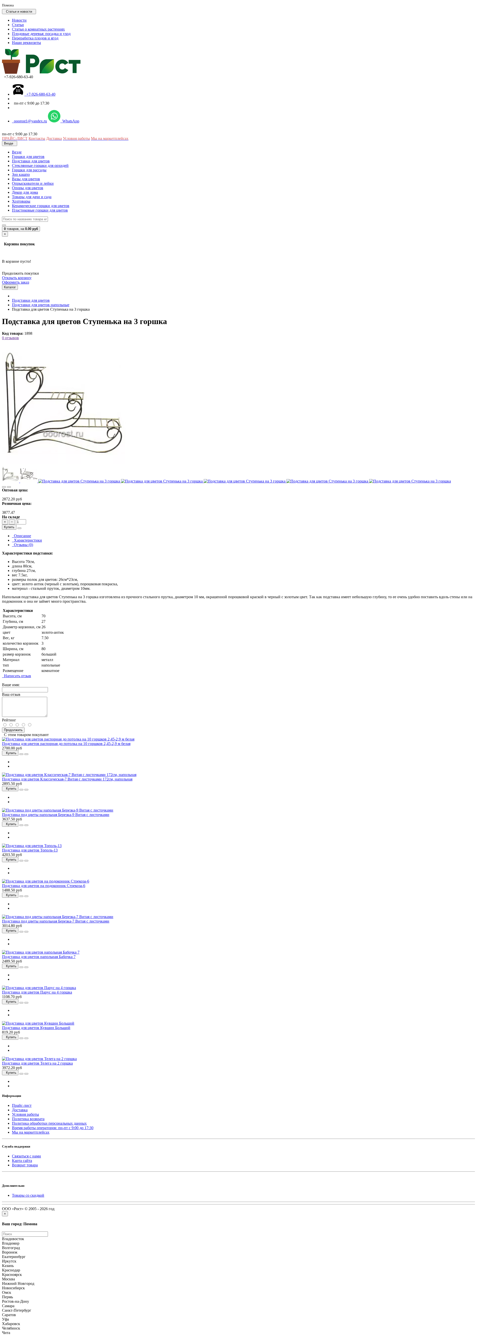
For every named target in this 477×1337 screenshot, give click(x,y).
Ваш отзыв (11, 694)
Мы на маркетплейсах (30, 1132)
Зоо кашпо (21, 174)
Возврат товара (25, 1165)
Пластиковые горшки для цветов (40, 210)
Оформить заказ (15, 282)
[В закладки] (4, 487)
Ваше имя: (11, 685)
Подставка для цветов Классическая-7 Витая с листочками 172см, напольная (67, 779)
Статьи (18, 25)
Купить (9, 527)
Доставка (20, 1110)
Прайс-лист (22, 1105)
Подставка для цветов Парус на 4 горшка (37, 992)
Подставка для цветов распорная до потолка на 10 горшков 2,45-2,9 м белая (66, 744)
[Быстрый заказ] (19, 528)
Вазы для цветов (26, 179)
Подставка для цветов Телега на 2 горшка (37, 1063)
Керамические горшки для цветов (40, 206)
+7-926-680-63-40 (39, 94)
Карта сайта (22, 1160)
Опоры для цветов (27, 188)
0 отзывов (10, 338)
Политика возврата (28, 1119)
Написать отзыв (16, 676)
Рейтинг (9, 720)
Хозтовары (21, 201)
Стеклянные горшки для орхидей (40, 165)
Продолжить (13, 730)
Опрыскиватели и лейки (33, 183)
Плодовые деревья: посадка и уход (41, 34)
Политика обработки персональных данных (49, 1123)
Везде (17, 152)
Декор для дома (25, 192)
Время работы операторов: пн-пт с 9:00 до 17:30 (52, 1128)
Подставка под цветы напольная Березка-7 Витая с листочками (55, 921)
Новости (19, 20)
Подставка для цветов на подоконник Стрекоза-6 (43, 886)
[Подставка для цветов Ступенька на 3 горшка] (64, 463)
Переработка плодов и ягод (35, 38)
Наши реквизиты (26, 42)
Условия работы (25, 1114)
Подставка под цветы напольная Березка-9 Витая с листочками (55, 815)
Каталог (10, 287)
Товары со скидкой (28, 1195)
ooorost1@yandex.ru (29, 121)
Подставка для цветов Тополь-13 (30, 850)
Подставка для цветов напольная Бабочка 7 (39, 957)
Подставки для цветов (31, 161)
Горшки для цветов (28, 156)
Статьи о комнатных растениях (38, 29)
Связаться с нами (26, 1156)
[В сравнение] (9, 487)
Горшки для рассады (29, 170)
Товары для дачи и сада (31, 197)
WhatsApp (69, 121)
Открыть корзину (17, 278)
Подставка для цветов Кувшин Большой (36, 1028)
